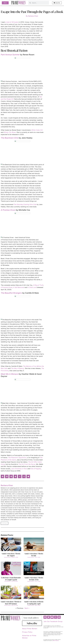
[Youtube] (52, 617)
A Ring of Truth (38, 285)
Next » (27, 608)
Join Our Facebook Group (52, 621)
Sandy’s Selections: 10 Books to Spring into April (33, 602)
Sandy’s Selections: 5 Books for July (34, 554)
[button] (2, 476)
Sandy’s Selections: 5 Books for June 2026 (34, 578)
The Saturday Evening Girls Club (25, 204)
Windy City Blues (10, 132)
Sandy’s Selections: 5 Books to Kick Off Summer (11, 602)
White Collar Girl (37, 130)
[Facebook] (45, 617)
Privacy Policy (27, 632)
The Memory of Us (29, 366)
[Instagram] (55, 617)
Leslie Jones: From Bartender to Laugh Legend (11, 578)
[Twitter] (48, 617)
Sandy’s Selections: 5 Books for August (11, 554)
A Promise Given (8, 210)
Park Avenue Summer (10, 54)
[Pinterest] (59, 617)
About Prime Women (29, 629)
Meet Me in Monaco (9, 374)
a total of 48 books (11, 22)
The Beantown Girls (9, 138)
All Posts (4, 523)
